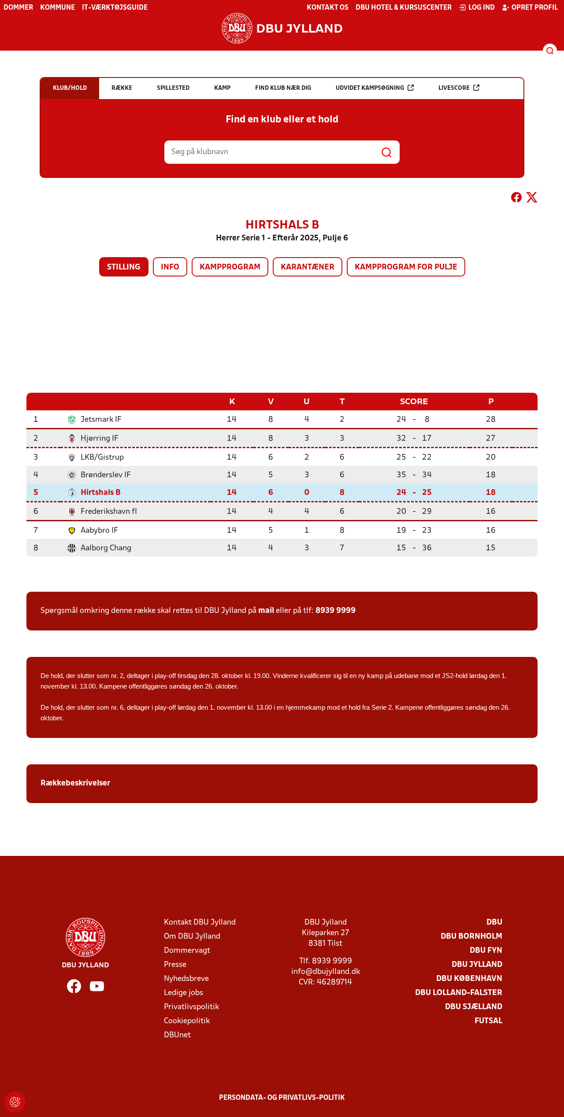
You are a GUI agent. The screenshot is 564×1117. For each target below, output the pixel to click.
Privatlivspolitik (191, 1007)
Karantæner (307, 267)
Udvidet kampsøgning (370, 88)
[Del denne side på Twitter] (532, 199)
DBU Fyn (486, 951)
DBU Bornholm (471, 936)
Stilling (124, 267)
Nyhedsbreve (186, 979)
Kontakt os (328, 8)
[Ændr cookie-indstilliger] (15, 1102)
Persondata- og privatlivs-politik (282, 1098)
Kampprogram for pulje (406, 267)
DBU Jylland (477, 965)
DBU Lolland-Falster (458, 993)
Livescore (454, 88)
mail (266, 611)
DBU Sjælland (473, 1007)
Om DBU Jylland (192, 936)
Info (170, 267)
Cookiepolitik (187, 1021)
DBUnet (177, 1035)
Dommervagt (187, 951)
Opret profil (535, 8)
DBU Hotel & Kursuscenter (404, 8)
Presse (175, 965)
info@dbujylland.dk (325, 972)
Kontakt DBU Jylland (200, 922)
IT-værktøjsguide (115, 8)
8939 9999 (335, 611)
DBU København (469, 979)
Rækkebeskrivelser (76, 783)
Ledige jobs (183, 993)
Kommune (57, 8)
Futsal (488, 1021)
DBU (494, 922)
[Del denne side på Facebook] (516, 199)
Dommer (18, 8)
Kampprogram (230, 267)
